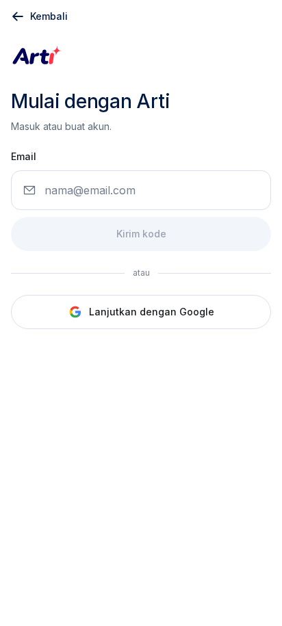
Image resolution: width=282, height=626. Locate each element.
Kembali (49, 16)
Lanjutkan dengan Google (151, 311)
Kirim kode (141, 233)
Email (23, 156)
